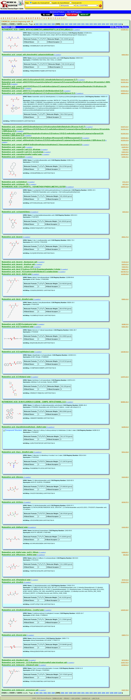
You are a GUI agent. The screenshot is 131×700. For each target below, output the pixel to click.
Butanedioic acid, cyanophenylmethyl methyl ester (22, 154)
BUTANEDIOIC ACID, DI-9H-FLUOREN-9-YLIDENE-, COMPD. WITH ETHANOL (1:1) (34, 402)
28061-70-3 (125, 237)
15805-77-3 (125, 635)
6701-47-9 (125, 182)
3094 (95, 24)
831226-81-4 (125, 144)
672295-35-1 (125, 29)
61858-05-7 (125, 552)
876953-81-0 (125, 91)
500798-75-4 (125, 271)
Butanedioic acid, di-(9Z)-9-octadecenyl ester (19, 324)
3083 (49, 24)
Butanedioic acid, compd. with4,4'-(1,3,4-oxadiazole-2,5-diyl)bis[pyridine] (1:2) (32, 91)
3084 (53, 24)
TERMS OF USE (57, 698)
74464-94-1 (125, 267)
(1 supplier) (76, 29)
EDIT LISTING (76, 698)
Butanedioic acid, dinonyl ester (14, 635)
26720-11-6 (125, 580)
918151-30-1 (125, 79)
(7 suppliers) (79, 93)
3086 (62, 24)
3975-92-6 (125, 184)
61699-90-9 (125, 147)
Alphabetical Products (57, 12)
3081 (41, 24)
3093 (91, 24)
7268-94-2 (125, 149)
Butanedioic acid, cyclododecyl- (14, 182)
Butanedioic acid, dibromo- (12, 477)
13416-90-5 (125, 527)
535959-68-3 (125, 138)
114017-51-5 (125, 662)
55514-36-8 (125, 452)
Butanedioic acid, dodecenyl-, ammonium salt (20, 690)
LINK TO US (95, 698)
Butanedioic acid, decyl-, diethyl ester (17, 274)
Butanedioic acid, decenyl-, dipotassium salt (19, 262)
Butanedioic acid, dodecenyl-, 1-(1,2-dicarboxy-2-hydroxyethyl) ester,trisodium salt (34, 662)
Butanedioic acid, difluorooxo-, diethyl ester (19, 555)
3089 (75, 24)
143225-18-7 (125, 610)
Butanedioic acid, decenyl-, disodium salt (18, 264)
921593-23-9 (125, 140)
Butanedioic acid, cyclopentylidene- (16, 212)
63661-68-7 (125, 326)
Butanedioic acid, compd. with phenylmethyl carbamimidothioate (28, 55)
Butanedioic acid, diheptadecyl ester (16, 580)
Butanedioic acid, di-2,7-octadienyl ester (18, 327)
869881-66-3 (125, 402)
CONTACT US (86, 698)
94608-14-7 (125, 269)
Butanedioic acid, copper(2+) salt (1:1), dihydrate (21, 149)
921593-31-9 (125, 129)
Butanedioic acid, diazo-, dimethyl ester (17, 452)
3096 (103, 24)
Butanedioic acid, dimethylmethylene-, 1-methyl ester (23, 610)
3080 (37, 24)
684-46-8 (126, 554)
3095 (99, 24)
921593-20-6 (125, 133)
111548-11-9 (125, 665)
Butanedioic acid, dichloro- (12, 502)
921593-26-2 (125, 82)
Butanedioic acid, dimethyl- (13, 582)
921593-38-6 (125, 86)
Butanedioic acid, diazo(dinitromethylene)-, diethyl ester (24, 427)
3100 (120, 24)
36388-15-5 (125, 324)
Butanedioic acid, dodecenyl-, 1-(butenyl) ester (20, 665)
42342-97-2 (125, 502)
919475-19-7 (125, 127)
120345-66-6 (125, 154)
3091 (83, 24)
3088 (70, 24)
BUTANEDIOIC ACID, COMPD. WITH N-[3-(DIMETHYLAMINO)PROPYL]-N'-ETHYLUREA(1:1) (37, 29)
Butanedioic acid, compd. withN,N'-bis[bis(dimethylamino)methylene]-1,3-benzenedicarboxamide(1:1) (42, 145)
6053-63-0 (125, 212)
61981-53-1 (125, 157)
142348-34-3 (125, 351)
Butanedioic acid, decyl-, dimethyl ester (17, 299)
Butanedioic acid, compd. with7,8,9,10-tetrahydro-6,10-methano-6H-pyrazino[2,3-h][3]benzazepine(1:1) (42, 138)
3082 (45, 24)
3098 (111, 24)
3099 (115, 24)
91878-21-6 (125, 264)
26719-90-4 (125, 660)
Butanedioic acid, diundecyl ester (15, 660)
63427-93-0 (125, 690)
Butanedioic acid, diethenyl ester (15, 527)
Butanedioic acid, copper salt (13, 147)
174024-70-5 (125, 582)
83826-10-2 (125, 299)
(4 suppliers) (32, 527)
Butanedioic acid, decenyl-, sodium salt (17, 267)
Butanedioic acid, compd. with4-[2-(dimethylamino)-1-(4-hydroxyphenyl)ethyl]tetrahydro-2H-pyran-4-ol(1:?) (43, 127)
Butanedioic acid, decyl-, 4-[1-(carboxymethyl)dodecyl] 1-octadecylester (30, 272)
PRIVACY (67, 698)
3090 (79, 24)
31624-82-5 (125, 477)
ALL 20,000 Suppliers (74, 12)
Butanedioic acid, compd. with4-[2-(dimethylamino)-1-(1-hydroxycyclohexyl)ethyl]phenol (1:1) (38, 93)
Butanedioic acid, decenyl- (12, 237)
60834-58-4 (125, 54)
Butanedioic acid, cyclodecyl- (13, 157)
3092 (87, 24)
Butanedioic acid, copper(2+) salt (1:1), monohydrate (22, 152)
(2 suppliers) (70, 187)
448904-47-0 (125, 93)
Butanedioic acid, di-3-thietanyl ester (16, 377)
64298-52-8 (125, 427)
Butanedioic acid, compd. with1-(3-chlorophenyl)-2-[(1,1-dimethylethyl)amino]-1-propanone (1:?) (39, 80)
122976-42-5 (125, 377)
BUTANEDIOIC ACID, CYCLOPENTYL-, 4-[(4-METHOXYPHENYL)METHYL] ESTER (34, 187)
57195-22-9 (125, 262)
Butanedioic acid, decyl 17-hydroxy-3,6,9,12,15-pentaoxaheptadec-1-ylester (31, 269)
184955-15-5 (125, 187)
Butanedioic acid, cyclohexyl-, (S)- (15, 184)
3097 (107, 24)
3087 (66, 24)
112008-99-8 (125, 274)
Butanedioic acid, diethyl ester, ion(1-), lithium (20, 552)
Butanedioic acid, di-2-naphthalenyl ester (18, 352)
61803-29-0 (125, 152)
